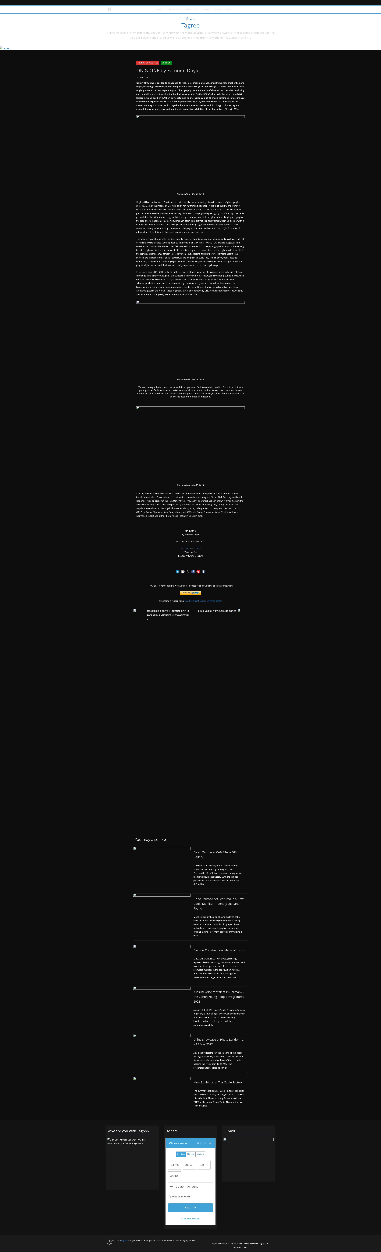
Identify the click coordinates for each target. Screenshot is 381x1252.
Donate (206, 9)
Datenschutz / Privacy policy (256, 1243)
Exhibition (166, 63)
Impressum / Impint (220, 1243)
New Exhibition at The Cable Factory (218, 1082)
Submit (218, 9)
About (159, 9)
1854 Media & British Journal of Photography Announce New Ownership (168, 615)
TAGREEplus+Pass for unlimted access (203, 600)
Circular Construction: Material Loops (219, 950)
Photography (173, 9)
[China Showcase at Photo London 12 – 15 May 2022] (161, 1036)
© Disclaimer (236, 1243)
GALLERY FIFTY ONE (191, 548)
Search (229, 9)
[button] (177, 571)
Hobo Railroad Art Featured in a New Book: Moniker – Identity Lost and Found (218, 903)
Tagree (190, 25)
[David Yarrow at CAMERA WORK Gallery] (161, 848)
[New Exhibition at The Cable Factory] (161, 1078)
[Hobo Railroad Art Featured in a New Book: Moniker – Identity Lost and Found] (161, 895)
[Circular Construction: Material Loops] (161, 946)
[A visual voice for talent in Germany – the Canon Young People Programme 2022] (161, 988)
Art (196, 9)
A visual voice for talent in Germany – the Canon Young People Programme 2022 (218, 996)
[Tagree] (109, 9)
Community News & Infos (148, 63)
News (187, 9)
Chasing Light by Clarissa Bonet (217, 611)
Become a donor (240, 1247)
